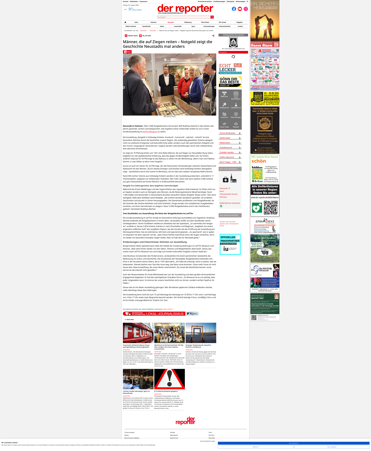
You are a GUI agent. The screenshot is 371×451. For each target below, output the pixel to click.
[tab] (127, 51)
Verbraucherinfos (224, 26)
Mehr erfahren (168, 309)
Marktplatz (230, 1)
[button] (247, 1)
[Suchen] (212, 17)
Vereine (240, 26)
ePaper (126, 435)
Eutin (136, 22)
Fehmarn (154, 22)
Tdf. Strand (222, 22)
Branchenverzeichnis (205, 1)
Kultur (162, 26)
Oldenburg (187, 22)
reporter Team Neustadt (227, 223)
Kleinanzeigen (240, 1)
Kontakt (125, 1)
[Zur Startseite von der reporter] (185, 9)
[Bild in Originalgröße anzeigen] (169, 84)
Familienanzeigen (219, 1)
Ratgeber (240, 22)
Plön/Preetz (205, 22)
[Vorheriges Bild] (124, 87)
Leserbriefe (177, 26)
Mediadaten (134, 1)
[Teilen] (213, 35)
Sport (193, 26)
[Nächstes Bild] (215, 87)
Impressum (143, 1)
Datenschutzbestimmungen (207, 441)
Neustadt (171, 22)
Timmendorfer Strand (228, 195)
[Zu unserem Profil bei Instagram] (246, 9)
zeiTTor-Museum (150, 131)
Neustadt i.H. (225, 190)
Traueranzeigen (129, 432)
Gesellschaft (146, 26)
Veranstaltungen (209, 26)
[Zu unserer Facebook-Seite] (234, 9)
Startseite (143, 30)
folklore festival (131, 26)
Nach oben (130, 319)
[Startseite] (125, 22)
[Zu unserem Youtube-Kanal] (240, 9)
